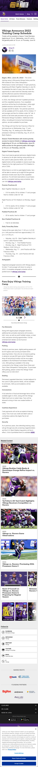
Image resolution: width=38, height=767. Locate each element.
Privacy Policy (12, 749)
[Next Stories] (34, 611)
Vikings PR (11, 48)
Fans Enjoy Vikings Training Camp (16, 282)
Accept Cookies (19, 763)
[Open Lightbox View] (19, 309)
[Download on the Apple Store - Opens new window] (12, 719)
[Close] (36, 729)
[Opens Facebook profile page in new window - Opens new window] (10, 51)
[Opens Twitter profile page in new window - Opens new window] (13, 51)
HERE (33, 432)
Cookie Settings (19, 753)
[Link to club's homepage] (3, 13)
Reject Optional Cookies (19, 758)
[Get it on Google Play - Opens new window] (25, 720)
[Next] (25, 317)
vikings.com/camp (28, 141)
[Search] (32, 14)
